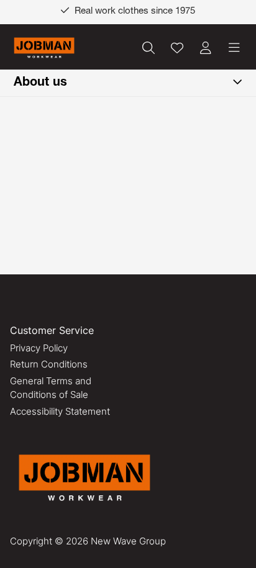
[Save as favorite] (177, 48)
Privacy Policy (39, 348)
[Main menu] (234, 48)
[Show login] (205, 48)
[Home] (44, 48)
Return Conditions (49, 364)
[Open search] (148, 48)
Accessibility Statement (60, 411)
